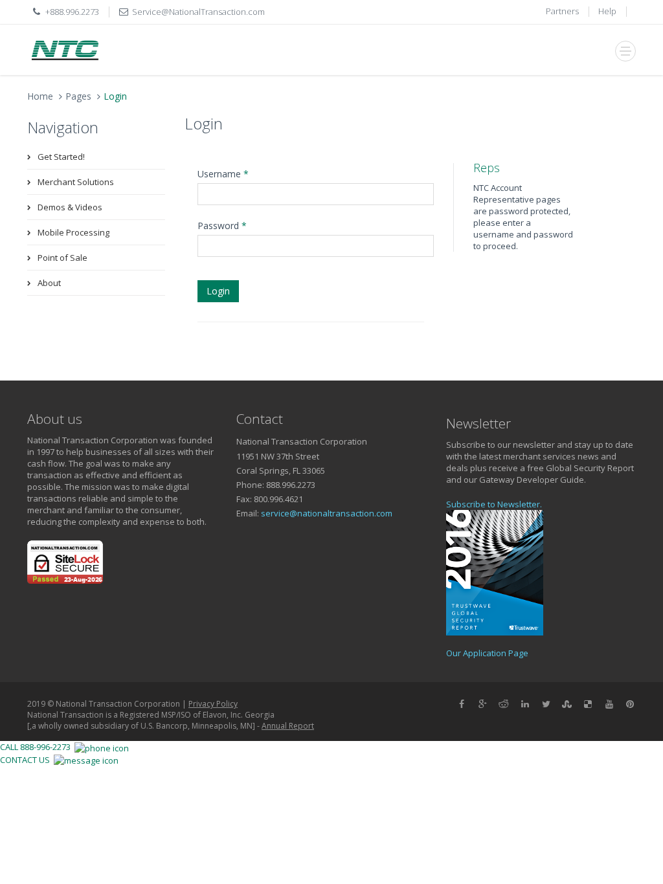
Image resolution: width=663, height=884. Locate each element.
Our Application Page (487, 653)
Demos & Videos (70, 207)
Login (218, 291)
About (49, 283)
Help (607, 11)
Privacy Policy (213, 703)
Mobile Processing (73, 232)
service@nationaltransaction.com (326, 513)
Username (223, 174)
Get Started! (61, 156)
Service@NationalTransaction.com (198, 11)
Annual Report (288, 725)
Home (40, 96)
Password (222, 225)
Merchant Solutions (76, 182)
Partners (562, 11)
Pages (78, 96)
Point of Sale (62, 257)
